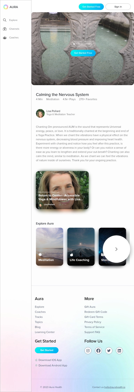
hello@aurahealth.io (114, 387)
